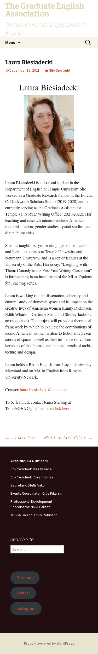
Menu (10, 42)
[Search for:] (88, 42)
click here (61, 408)
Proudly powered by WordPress (49, 643)
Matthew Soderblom (68, 437)
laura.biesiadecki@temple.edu (45, 389)
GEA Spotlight (59, 70)
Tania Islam (20, 437)
